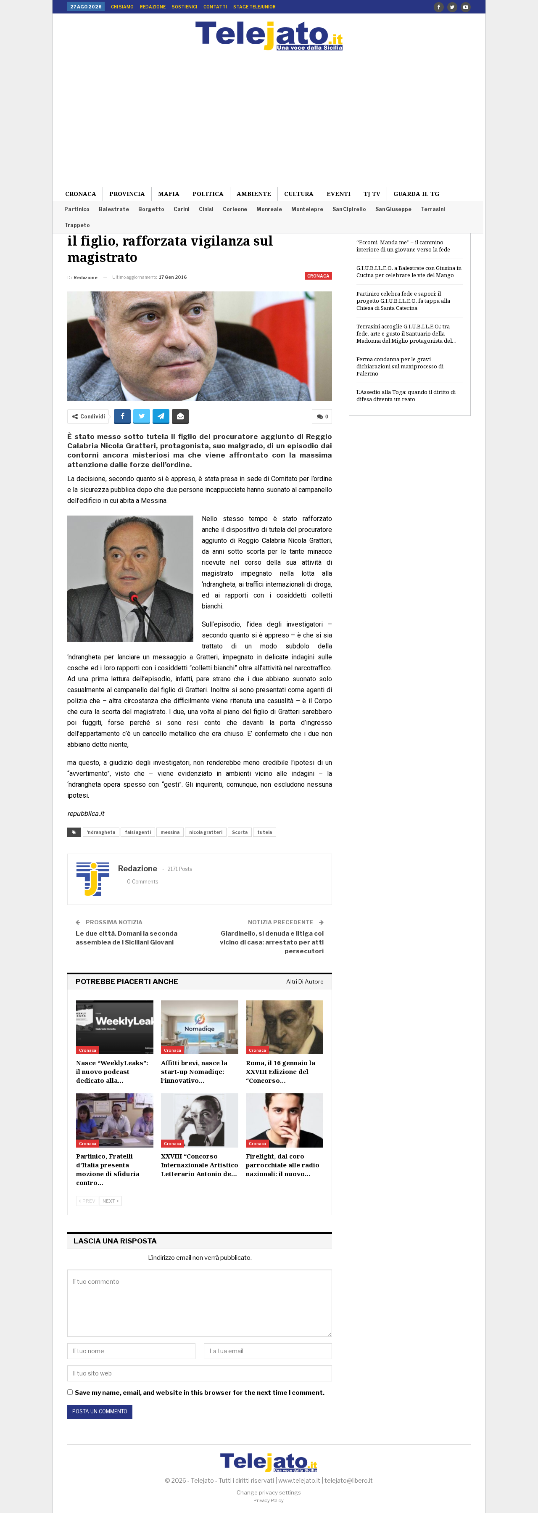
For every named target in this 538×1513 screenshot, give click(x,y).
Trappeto (77, 225)
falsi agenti (138, 832)
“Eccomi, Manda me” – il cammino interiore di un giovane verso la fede (403, 245)
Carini (182, 209)
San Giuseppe (393, 209)
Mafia (168, 194)
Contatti (215, 6)
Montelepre (307, 209)
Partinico (77, 209)
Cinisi (206, 209)
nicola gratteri (205, 832)
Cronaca (80, 194)
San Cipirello (349, 209)
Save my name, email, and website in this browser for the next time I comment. (199, 1393)
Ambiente (254, 194)
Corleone (235, 209)
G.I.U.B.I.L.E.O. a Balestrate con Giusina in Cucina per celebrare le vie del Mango (409, 271)
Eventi (339, 194)
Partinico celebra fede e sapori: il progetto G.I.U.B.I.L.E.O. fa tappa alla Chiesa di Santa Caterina (403, 301)
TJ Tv (372, 194)
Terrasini (433, 209)
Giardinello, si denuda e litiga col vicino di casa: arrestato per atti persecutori (272, 942)
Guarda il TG (416, 194)
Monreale (269, 209)
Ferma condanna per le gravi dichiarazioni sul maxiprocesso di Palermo (399, 366)
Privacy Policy (268, 1500)
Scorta (240, 832)
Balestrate (114, 209)
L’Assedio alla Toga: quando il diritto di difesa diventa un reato (406, 395)
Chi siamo (122, 6)
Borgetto (151, 209)
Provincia (127, 194)
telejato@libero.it (348, 1480)
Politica (208, 194)
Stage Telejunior (254, 6)
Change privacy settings (269, 1492)
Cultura (299, 194)
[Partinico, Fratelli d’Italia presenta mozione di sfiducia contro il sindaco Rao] (114, 1120)
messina (170, 832)
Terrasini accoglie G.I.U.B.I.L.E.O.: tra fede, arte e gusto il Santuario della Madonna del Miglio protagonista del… (406, 333)
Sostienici (184, 6)
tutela (264, 832)
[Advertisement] (269, 113)
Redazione (153, 6)
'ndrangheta (101, 832)
